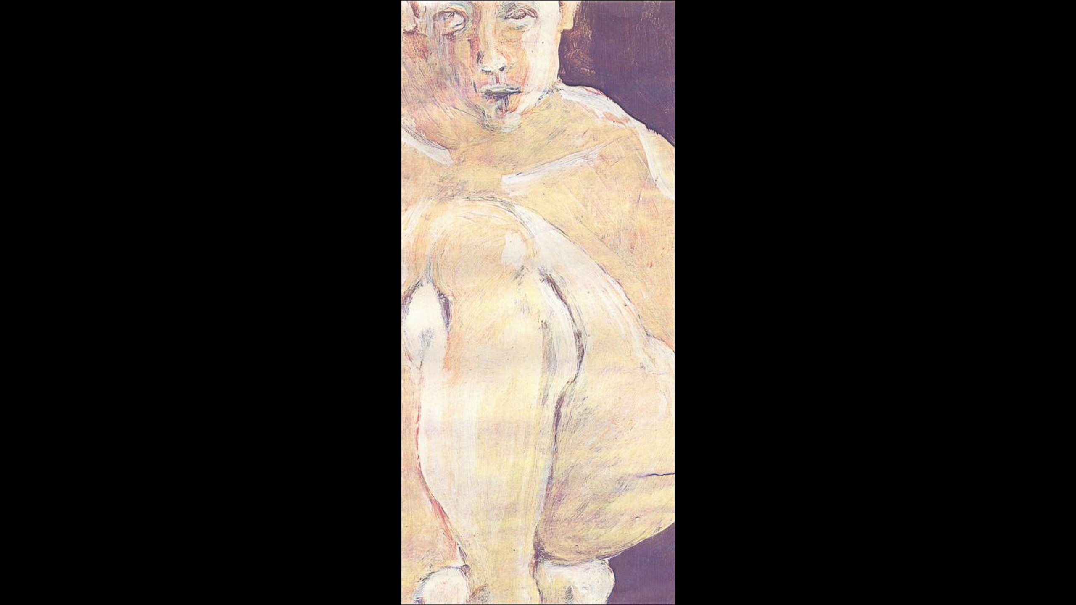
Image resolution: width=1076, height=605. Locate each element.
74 (871, 590)
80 (937, 590)
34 (434, 590)
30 (390, 590)
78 (915, 590)
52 (631, 590)
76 (893, 590)
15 (226, 590)
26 (347, 590)
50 (609, 590)
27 (358, 590)
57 (685, 590)
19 (270, 590)
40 (500, 590)
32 (412, 590)
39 (489, 590)
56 (674, 590)
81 (948, 590)
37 (467, 590)
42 (522, 590)
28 (369, 590)
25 (336, 590)
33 (423, 590)
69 (817, 590)
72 (849, 590)
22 (303, 590)
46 (565, 590)
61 (729, 590)
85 (991, 590)
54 (653, 590)
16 (237, 590)
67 (795, 590)
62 (740, 590)
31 (401, 590)
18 (259, 590)
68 (806, 590)
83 (970, 590)
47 (576, 590)
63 (751, 590)
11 (183, 590)
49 (598, 590)
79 (926, 590)
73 (860, 590)
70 (827, 590)
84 (980, 590)
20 (281, 590)
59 (707, 590)
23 (314, 590)
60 (718, 590)
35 (445, 590)
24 (325, 590)
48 (587, 590)
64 (762, 590)
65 (773, 590)
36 (456, 590)
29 (379, 590)
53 (642, 590)
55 (664, 590)
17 (248, 590)
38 (478, 590)
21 (292, 590)
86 (1002, 590)
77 (904, 590)
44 (543, 590)
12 (194, 590)
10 (172, 590)
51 (620, 590)
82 (959, 590)
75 (882, 590)
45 (554, 590)
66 (784, 590)
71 (838, 590)
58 (696, 590)
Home (448, 576)
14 (216, 590)
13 (205, 590)
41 (511, 590)
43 (532, 590)
